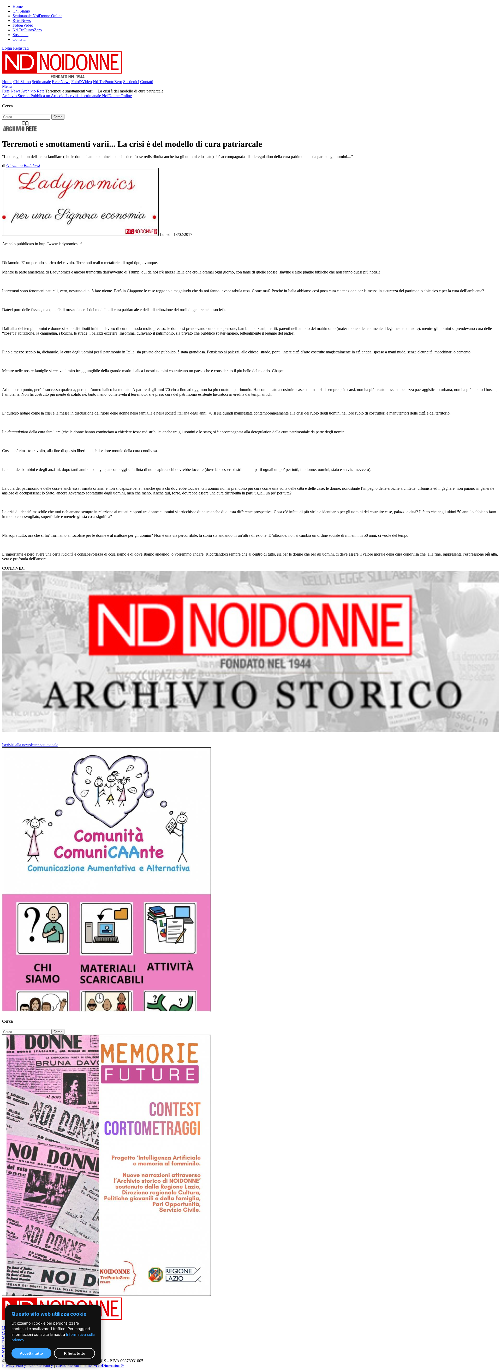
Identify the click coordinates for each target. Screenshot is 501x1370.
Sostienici (20, 34)
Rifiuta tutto (74, 1353)
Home (18, 6)
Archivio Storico (16, 96)
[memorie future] (106, 1294)
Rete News (22, 20)
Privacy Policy (14, 1365)
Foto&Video (23, 25)
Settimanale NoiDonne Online (37, 16)
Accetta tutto (31, 1353)
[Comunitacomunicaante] (106, 1010)
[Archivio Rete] (20, 131)
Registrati (21, 48)
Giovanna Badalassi (23, 165)
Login (7, 48)
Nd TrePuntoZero (27, 30)
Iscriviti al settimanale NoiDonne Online (98, 96)
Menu (7, 86)
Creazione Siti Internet (90, 1365)
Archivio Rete (32, 91)
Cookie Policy (41, 1365)
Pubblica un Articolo (48, 96)
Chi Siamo (21, 11)
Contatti (19, 39)
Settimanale (41, 81)
